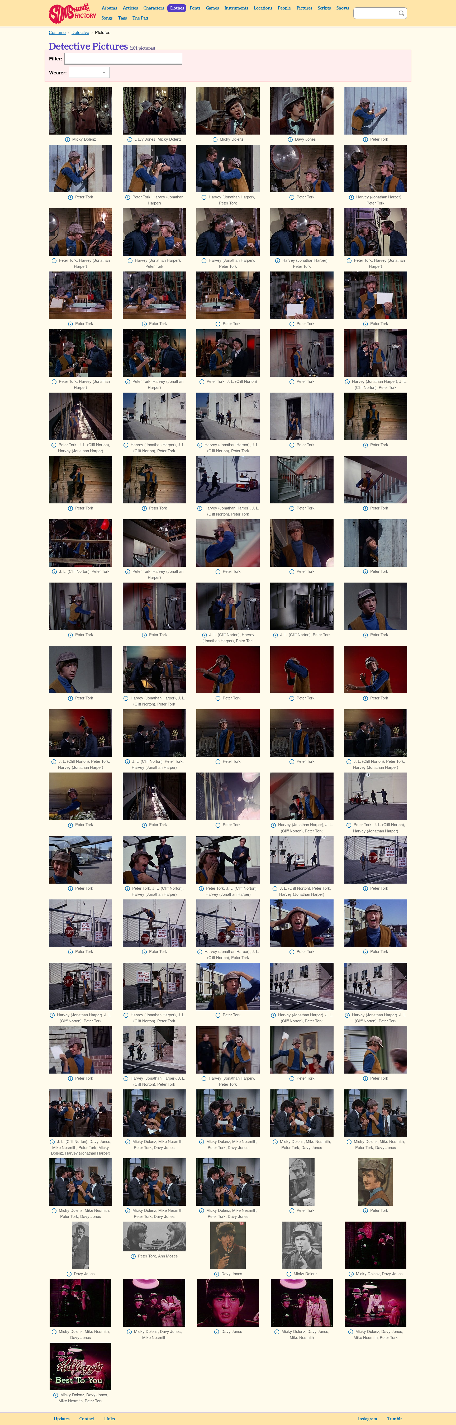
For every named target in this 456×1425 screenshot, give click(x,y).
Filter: (55, 58)
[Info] (67, 139)
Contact (86, 1419)
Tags (122, 18)
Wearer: (58, 72)
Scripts (324, 8)
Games (212, 8)
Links (109, 1419)
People (284, 8)
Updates (61, 1419)
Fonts (195, 8)
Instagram (367, 1419)
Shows (342, 8)
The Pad (140, 18)
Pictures (304, 8)
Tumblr (394, 1419)
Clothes (177, 8)
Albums (109, 8)
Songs (107, 18)
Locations (263, 8)
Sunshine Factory (73, 13)
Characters (154, 8)
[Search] (401, 13)
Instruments (236, 8)
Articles (130, 8)
